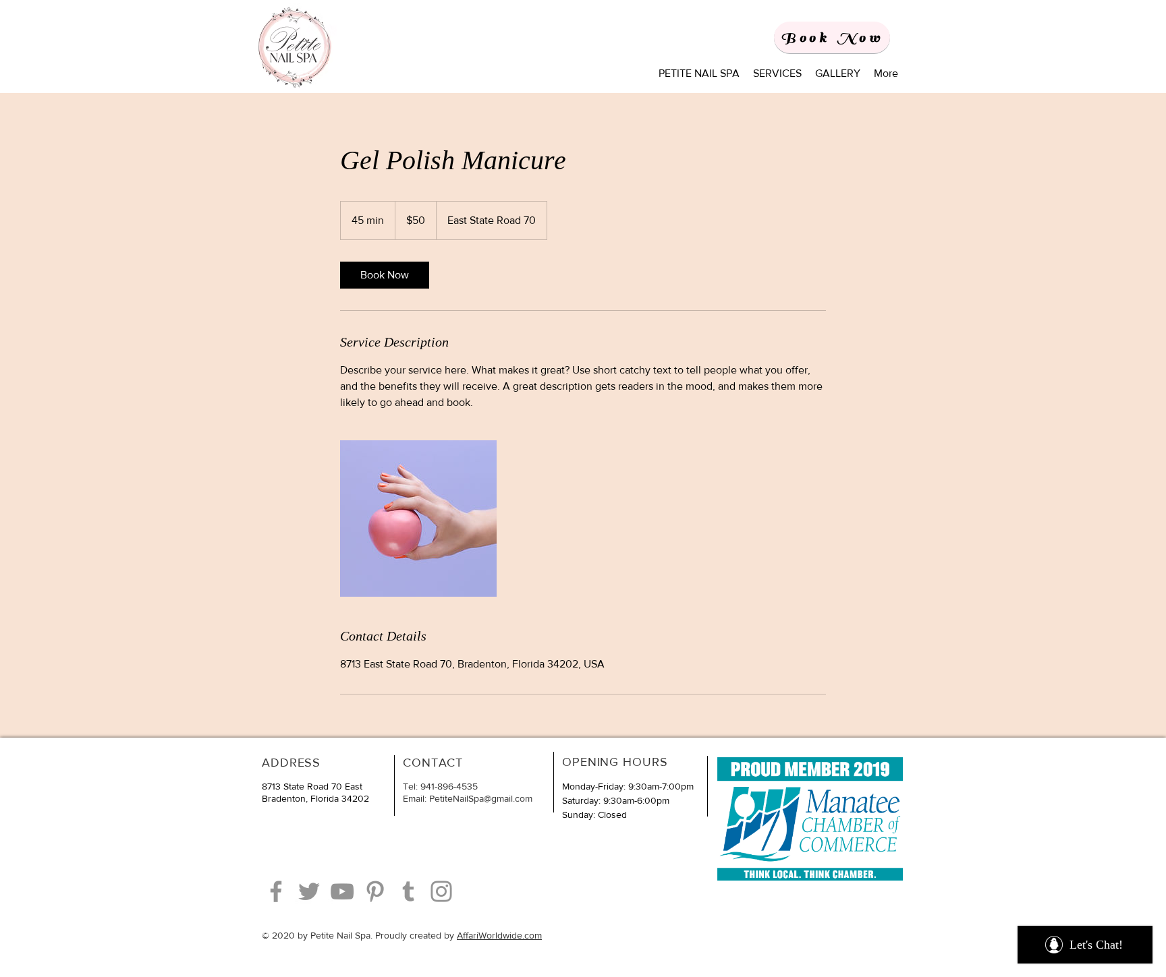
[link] (384, 275)
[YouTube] (342, 891)
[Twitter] (309, 891)
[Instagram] (441, 891)
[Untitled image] (418, 518)
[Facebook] (276, 891)
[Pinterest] (375, 891)
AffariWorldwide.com (499, 935)
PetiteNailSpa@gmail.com (480, 798)
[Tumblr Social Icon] (408, 891)
